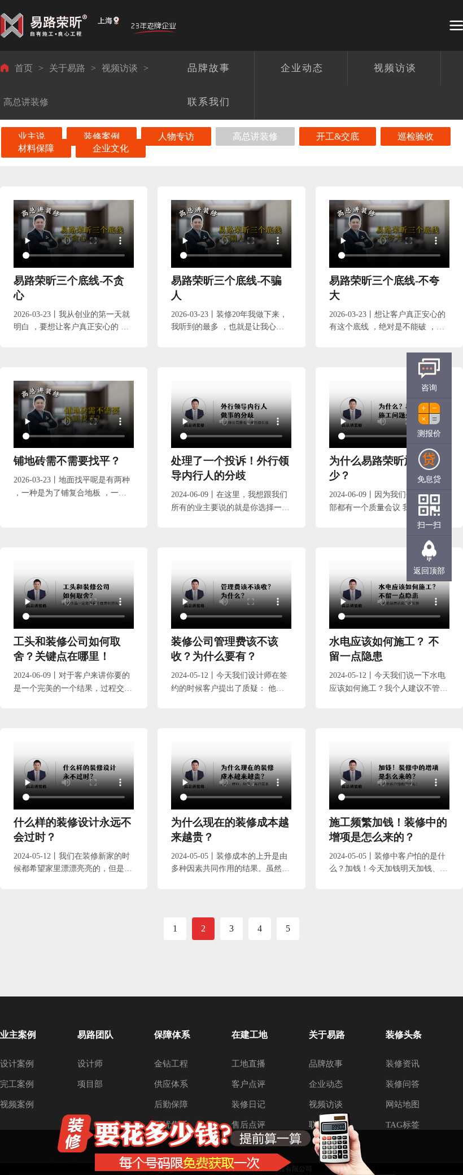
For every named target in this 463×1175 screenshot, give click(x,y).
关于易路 (67, 68)
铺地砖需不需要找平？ (67, 461)
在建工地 (249, 1034)
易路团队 (95, 1034)
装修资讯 (403, 1063)
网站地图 (403, 1104)
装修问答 (403, 1084)
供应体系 (171, 1084)
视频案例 (17, 1104)
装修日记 (248, 1104)
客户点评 (248, 1084)
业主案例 (18, 1034)
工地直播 (248, 1063)
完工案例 (17, 1084)
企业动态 (326, 1084)
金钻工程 (171, 1063)
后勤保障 (171, 1104)
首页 (24, 68)
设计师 (90, 1063)
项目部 (90, 1084)
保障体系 (172, 1034)
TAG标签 (403, 1124)
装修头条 (404, 1034)
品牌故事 (326, 1063)
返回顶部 (429, 571)
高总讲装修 (26, 102)
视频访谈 (120, 68)
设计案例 (17, 1063)
